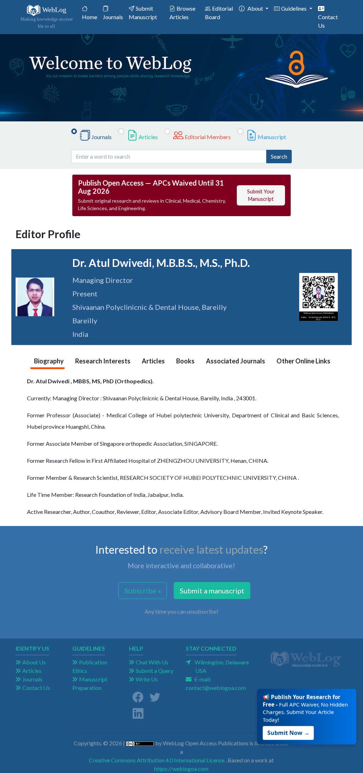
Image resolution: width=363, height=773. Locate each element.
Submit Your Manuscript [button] (261, 195)
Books (185, 361)
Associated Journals (235, 361)
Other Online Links (303, 361)
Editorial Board (219, 12)
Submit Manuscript (143, 12)
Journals (113, 16)
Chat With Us (152, 662)
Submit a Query (154, 670)
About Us (34, 662)
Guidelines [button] (294, 8)
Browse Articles (182, 12)
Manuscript (272, 136)
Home (91, 16)
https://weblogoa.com (181, 768)
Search (279, 156)
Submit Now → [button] (290, 729)
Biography (49, 361)
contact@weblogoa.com (216, 687)
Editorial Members (208, 136)
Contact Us (328, 21)
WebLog (47, 17)
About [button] (255, 8)
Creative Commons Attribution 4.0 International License (156, 760)
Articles (148, 136)
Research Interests (102, 361)
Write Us (147, 679)
